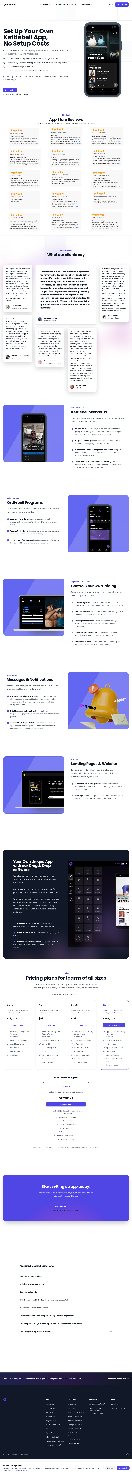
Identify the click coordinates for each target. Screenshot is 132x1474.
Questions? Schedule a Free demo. (15, 94)
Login (111, 4)
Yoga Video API (51, 1421)
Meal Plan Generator (75, 1429)
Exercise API (50, 1404)
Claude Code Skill (52, 1437)
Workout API (50, 1416)
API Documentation (53, 1425)
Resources (71, 1408)
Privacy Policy (115, 1404)
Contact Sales (66, 1104)
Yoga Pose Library (74, 1439)
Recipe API (50, 1412)
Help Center (72, 1404)
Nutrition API (50, 1408)
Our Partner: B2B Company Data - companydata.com (96, 1410)
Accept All (123, 1468)
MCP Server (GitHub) (53, 1445)
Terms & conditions (118, 1408)
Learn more (22, 1470)
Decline (110, 1468)
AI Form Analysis (73, 1444)
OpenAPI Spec (51, 1433)
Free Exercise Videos (75, 1416)
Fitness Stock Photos (75, 1421)
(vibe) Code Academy (76, 1412)
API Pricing (49, 1429)
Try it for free (122, 4)
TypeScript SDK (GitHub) (55, 1441)
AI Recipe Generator (75, 1425)
